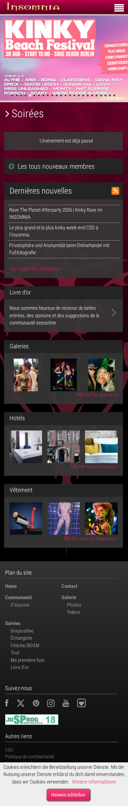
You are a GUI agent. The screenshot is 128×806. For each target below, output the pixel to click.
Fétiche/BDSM (25, 645)
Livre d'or (20, 667)
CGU (9, 749)
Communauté (18, 597)
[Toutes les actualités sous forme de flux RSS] (115, 190)
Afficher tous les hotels (93, 466)
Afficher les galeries (96, 395)
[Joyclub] (86, 704)
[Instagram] (54, 704)
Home (11, 586)
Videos (74, 612)
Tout (15, 653)
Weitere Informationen (94, 782)
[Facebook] (10, 704)
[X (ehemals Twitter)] (24, 704)
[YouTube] (69, 704)
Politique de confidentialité (29, 756)
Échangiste (21, 638)
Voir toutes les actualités (34, 269)
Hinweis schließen (68, 794)
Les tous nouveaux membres (56, 166)
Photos (74, 605)
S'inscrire (20, 605)
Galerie (68, 597)
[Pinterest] (39, 704)
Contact (69, 586)
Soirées (12, 623)
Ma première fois (27, 660)
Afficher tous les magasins (89, 538)
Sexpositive (22, 631)
